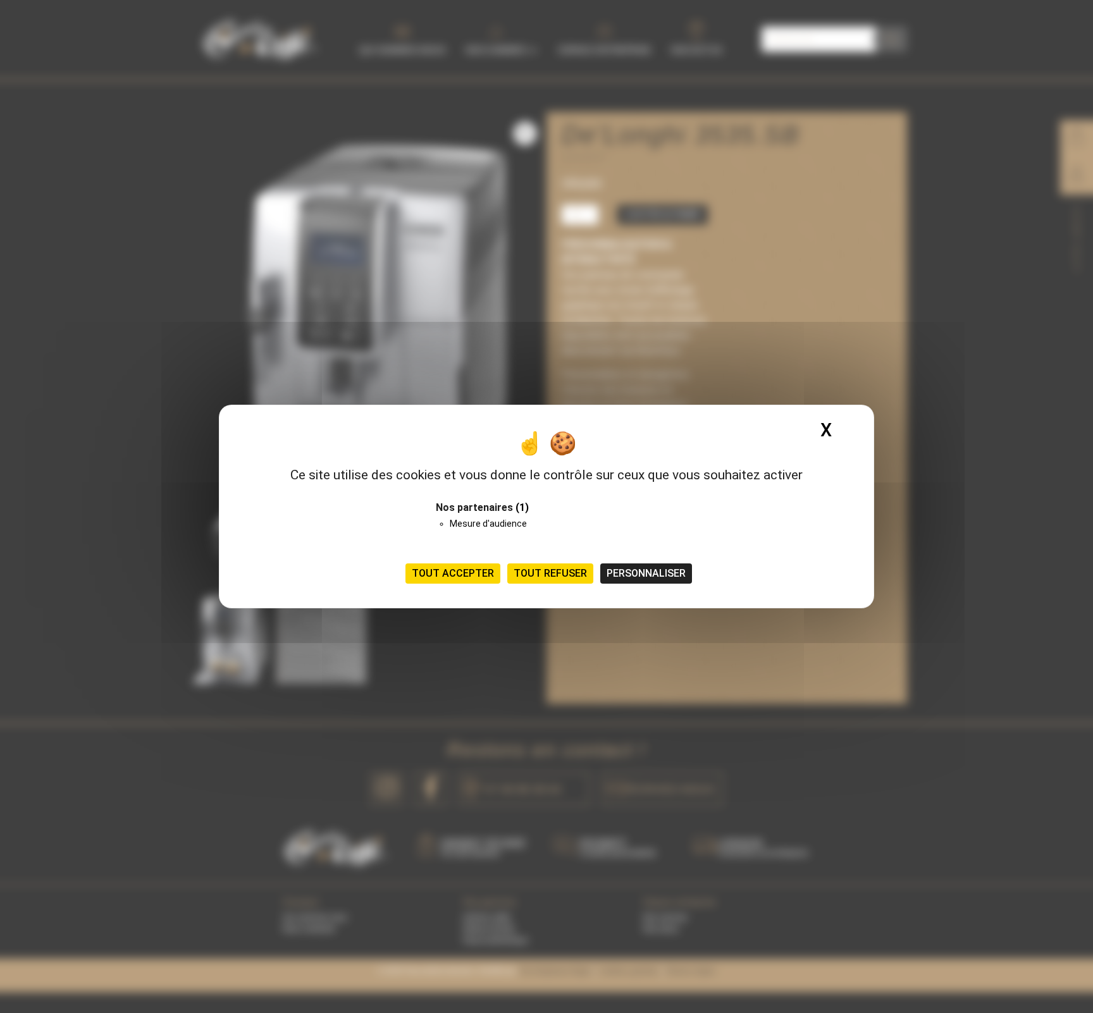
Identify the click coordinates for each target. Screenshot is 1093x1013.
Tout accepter (453, 573)
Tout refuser (550, 573)
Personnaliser (646, 573)
